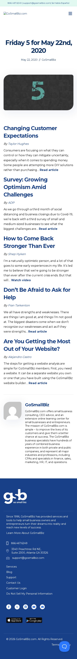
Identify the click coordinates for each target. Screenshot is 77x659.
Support (11, 577)
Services (11, 566)
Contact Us (13, 582)
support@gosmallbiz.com (36, 3)
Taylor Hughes (18, 144)
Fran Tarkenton (19, 305)
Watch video (21, 280)
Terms (55, 644)
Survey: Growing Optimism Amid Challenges (25, 187)
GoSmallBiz (49, 59)
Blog (9, 572)
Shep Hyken (17, 254)
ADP (11, 202)
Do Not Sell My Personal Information (29, 593)
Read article (49, 170)
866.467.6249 (15, 3)
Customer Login (16, 588)
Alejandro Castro (19, 357)
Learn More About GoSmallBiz (25, 533)
